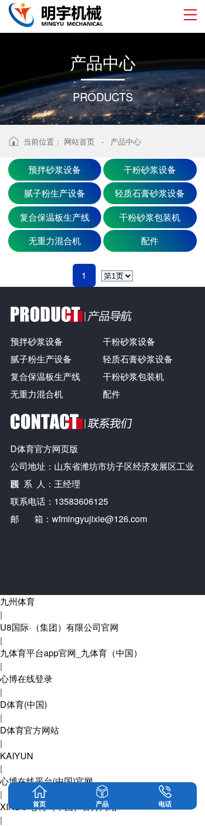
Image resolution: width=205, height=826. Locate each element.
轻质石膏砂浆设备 (150, 193)
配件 (150, 240)
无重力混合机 (54, 240)
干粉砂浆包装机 (149, 217)
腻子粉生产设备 (54, 193)
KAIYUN (16, 755)
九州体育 (17, 601)
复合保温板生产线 (55, 217)
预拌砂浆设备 (54, 169)
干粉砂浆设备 (150, 169)
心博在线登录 (26, 678)
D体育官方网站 (29, 730)
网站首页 (79, 141)
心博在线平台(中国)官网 (46, 781)
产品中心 (125, 141)
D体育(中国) (23, 704)
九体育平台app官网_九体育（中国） (71, 652)
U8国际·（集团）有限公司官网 (59, 627)
